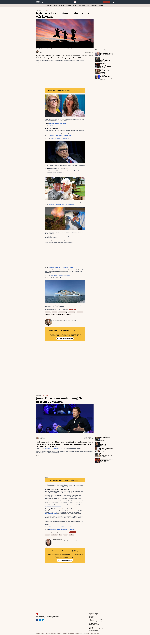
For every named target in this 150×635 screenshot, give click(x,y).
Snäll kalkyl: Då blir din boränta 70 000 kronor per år (60, 135)
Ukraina (68, 314)
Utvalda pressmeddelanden (94, 614)
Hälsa (88, 5)
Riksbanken (79, 312)
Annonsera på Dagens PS (94, 624)
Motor (83, 5)
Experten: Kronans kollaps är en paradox (57, 123)
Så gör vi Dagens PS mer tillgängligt (96, 628)
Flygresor (54, 312)
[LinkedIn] (43, 620)
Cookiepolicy (91, 620)
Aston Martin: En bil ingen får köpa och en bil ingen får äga (62, 529)
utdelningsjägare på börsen (51, 513)
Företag (79, 5)
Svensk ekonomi (60, 314)
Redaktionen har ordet (93, 626)
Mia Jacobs (55, 319)
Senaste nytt (49, 5)
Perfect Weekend (94, 5)
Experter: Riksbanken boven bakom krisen (60, 138)
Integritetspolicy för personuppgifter (96, 619)
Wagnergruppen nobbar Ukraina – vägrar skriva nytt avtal (61, 267)
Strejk (53, 314)
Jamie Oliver (54, 534)
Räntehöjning (72, 312)
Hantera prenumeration (93, 613)
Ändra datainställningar (93, 630)
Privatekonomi (68, 5)
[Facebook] (37, 620)
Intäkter (47, 534)
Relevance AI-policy (93, 623)
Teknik (74, 5)
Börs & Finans (61, 5)
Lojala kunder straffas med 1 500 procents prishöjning (61, 526)
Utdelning (71, 534)
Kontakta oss (91, 616)
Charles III (48, 312)
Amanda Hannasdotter (57, 539)
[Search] (111, 2)
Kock (60, 534)
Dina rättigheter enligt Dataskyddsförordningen (98, 621)
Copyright (91, 617)
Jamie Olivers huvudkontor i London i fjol (53, 448)
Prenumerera (106, 2)
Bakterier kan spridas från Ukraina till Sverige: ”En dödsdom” (62, 204)
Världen (55, 5)
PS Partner (91, 627)
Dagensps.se (38, 10)
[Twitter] (40, 620)
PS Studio (101, 5)
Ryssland (48, 314)
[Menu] (113, 2)
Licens (65, 534)
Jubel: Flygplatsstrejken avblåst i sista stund (60, 275)
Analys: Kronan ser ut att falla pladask (57, 125)
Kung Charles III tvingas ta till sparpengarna (60, 174)
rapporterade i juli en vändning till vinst (53, 506)
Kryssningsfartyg (63, 312)
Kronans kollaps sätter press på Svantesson (49, 62)
